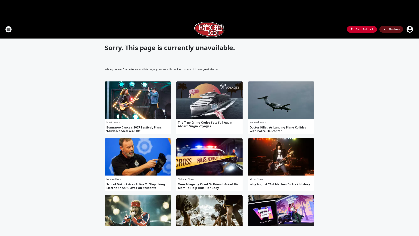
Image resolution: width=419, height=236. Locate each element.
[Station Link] (209, 29)
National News (258, 122)
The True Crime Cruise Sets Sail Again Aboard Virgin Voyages (205, 124)
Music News (113, 122)
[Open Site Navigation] (8, 29)
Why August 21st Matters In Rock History (280, 184)
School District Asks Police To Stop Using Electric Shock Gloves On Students (135, 186)
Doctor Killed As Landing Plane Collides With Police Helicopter (278, 129)
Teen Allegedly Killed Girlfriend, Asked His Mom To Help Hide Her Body (208, 186)
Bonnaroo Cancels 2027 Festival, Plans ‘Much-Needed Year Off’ (134, 129)
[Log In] (410, 29)
